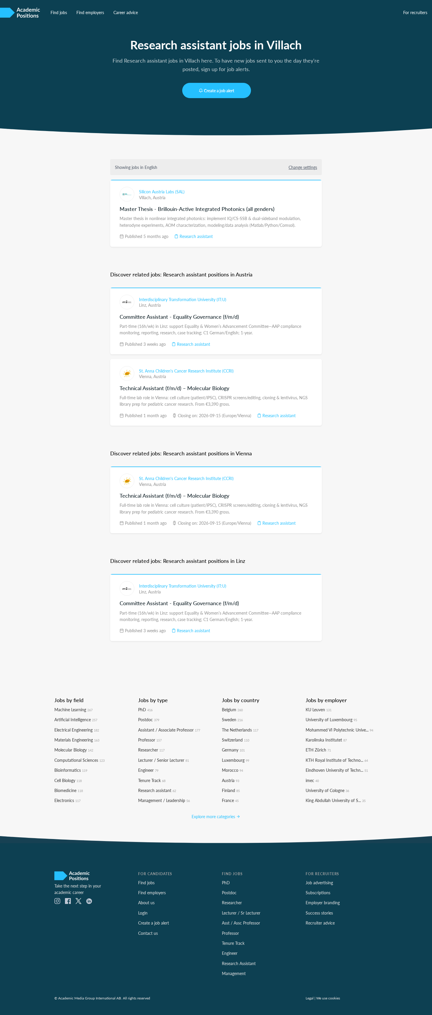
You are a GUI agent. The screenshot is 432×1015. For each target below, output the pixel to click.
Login (143, 913)
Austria (159, 197)
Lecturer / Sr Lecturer (241, 913)
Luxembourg (235, 760)
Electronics (67, 800)
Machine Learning (73, 709)
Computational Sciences (79, 760)
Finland (231, 790)
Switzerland (235, 740)
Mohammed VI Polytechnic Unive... (339, 730)
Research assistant (195, 236)
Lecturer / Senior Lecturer (163, 760)
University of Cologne (327, 790)
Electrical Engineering (76, 730)
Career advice (125, 12)
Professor (150, 740)
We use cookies (328, 998)
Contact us (148, 933)
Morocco (232, 770)
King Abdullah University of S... (336, 800)
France (230, 800)
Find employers (90, 12)
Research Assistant (239, 963)
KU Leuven (318, 709)
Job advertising (319, 882)
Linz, (143, 305)
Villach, (146, 197)
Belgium (232, 709)
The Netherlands (240, 730)
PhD (145, 709)
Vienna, (146, 376)
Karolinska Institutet (326, 740)
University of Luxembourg (331, 719)
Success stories (319, 913)
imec (312, 780)
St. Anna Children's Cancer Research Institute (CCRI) (186, 371)
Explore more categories (214, 816)
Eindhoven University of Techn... (337, 770)
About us (146, 902)
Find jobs (59, 12)
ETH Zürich (318, 750)
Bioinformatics (70, 770)
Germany (233, 750)
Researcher (151, 750)
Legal (310, 998)
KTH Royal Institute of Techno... (337, 760)
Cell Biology (68, 780)
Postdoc (148, 719)
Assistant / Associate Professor (169, 730)
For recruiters (415, 12)
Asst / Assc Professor (241, 923)
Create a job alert (219, 90)
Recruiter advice (320, 923)
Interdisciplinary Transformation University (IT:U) (182, 299)
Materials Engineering (76, 740)
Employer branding (323, 902)
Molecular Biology (73, 750)
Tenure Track (151, 780)
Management (234, 973)
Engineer (148, 770)
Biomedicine (68, 790)
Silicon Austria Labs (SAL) (162, 191)
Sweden (232, 719)
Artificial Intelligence (75, 719)
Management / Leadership (164, 800)
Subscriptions (318, 892)
